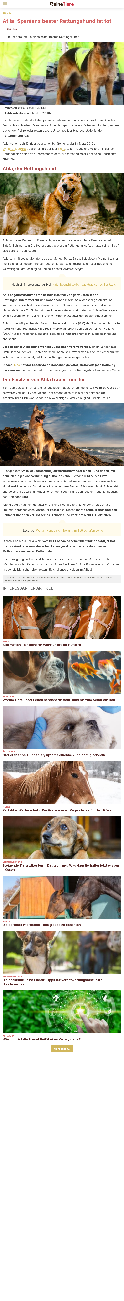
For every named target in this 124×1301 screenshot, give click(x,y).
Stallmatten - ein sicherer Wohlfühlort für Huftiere (42, 645)
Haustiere (8, 696)
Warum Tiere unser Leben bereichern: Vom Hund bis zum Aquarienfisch (59, 700)
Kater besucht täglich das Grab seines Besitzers (84, 284)
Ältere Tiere (10, 751)
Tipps (6, 641)
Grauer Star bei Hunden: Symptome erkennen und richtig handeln (54, 755)
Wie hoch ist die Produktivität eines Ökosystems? (42, 1039)
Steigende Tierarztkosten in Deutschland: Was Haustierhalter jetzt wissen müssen (61, 867)
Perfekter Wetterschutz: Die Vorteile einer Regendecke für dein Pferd (57, 810)
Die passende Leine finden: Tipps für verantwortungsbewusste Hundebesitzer (52, 982)
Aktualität (7, 13)
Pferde (6, 807)
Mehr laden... (62, 1048)
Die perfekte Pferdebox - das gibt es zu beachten (42, 925)
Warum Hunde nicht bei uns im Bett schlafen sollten (70, 530)
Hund (61, 148)
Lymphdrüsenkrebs (15, 148)
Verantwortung (12, 862)
